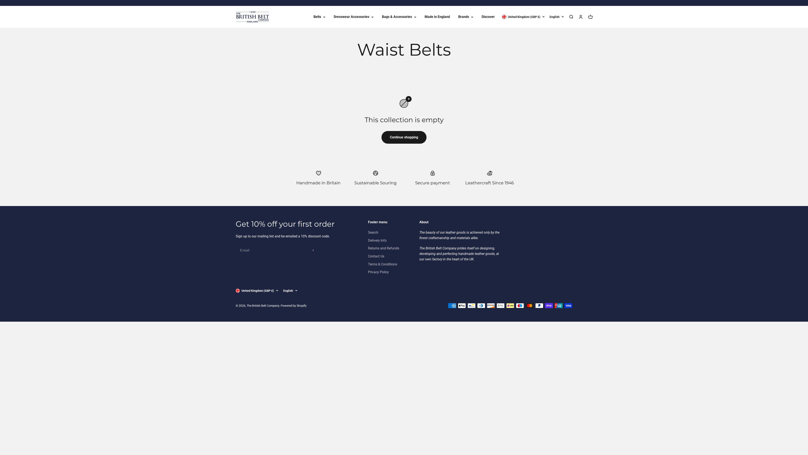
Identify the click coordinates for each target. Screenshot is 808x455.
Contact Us (376, 256)
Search (373, 232)
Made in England (437, 17)
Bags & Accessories (397, 17)
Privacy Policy (378, 272)
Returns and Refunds (383, 248)
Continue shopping (404, 137)
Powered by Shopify (294, 305)
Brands (463, 17)
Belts (317, 17)
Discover (488, 17)
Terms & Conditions (382, 264)
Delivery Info (377, 240)
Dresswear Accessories (351, 17)
